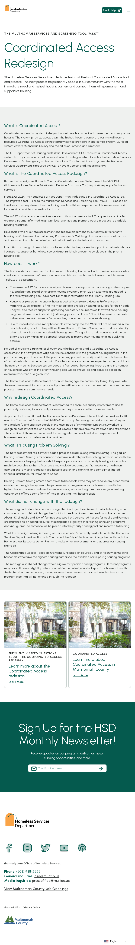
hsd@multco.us (46, 876)
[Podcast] (82, 848)
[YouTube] (64, 848)
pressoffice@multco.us (51, 880)
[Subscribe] (101, 769)
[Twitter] (46, 848)
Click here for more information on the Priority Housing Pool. (82, 296)
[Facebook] (9, 848)
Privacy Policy (31, 907)
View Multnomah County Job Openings (36, 889)
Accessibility (12, 907)
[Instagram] (27, 848)
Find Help (110, 10)
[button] (129, 10)
